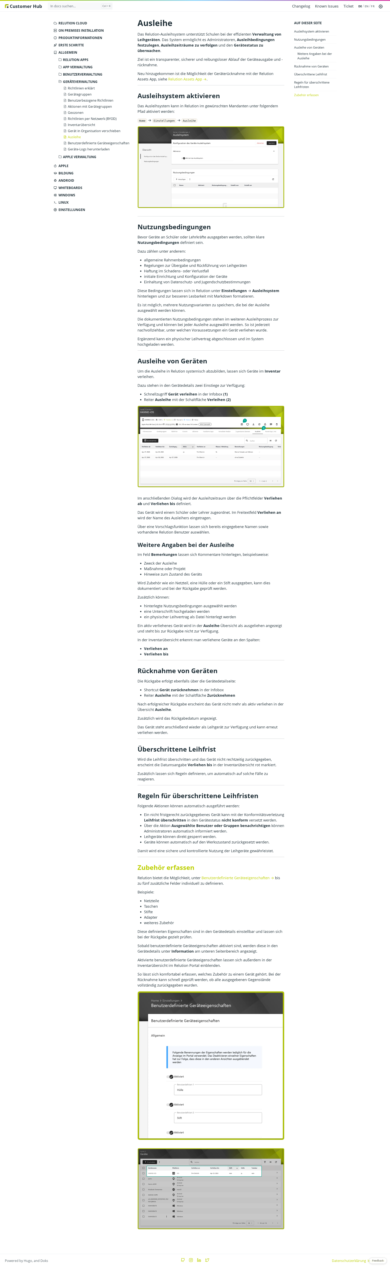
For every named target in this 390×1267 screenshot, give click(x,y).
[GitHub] (183, 1260)
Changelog (301, 6)
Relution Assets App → (187, 79)
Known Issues (327, 6)
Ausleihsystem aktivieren (311, 31)
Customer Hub (25, 6)
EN (367, 6)
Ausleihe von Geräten (309, 47)
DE (360, 6)
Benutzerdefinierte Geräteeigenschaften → (238, 877)
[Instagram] (191, 1260)
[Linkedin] (199, 1260)
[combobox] (80, 6)
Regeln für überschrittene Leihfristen (311, 84)
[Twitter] (207, 1260)
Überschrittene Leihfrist (310, 74)
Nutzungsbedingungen (310, 39)
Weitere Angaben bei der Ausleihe (314, 56)
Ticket (348, 6)
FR (373, 6)
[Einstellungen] (380, 6)
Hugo (28, 1260)
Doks (44, 1260)
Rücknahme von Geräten (311, 66)
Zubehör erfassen (306, 95)
